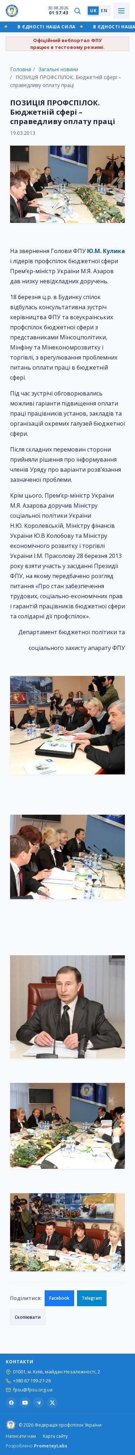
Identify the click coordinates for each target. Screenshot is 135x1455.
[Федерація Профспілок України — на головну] (12, 11)
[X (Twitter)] (52, 1402)
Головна (20, 69)
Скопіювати (28, 1317)
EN (104, 11)
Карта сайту (55, 1436)
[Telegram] (38, 1402)
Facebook (59, 1298)
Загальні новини (58, 69)
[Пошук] (77, 10)
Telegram (92, 1298)
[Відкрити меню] (121, 11)
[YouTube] (24, 1402)
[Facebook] (11, 1402)
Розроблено (36, 1446)
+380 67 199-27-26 (32, 1381)
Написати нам (21, 1436)
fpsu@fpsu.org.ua (33, 1390)
